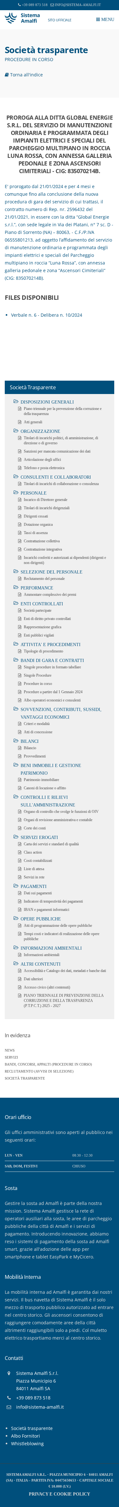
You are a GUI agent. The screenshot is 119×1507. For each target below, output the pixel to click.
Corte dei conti (35, 828)
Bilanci (30, 741)
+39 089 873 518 (35, 5)
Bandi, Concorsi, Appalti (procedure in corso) (48, 1064)
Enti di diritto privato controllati (47, 618)
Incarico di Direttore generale (45, 499)
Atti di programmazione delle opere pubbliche (58, 925)
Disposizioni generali (47, 402)
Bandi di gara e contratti (52, 660)
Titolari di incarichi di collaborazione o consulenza (61, 484)
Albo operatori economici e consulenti (52, 700)
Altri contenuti (41, 964)
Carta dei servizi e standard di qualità (51, 844)
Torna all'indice (26, 75)
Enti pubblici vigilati (39, 635)
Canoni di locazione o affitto (45, 788)
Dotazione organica (38, 524)
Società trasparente (25, 1078)
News (10, 1050)
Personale (34, 493)
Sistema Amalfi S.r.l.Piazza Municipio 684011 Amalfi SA (37, 1380)
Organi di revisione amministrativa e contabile (58, 820)
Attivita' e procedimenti (51, 644)
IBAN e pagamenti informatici (46, 909)
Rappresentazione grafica (42, 627)
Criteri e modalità (37, 724)
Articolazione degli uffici (42, 459)
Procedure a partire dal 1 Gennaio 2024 (53, 692)
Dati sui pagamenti (38, 893)
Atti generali (33, 422)
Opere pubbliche (41, 919)
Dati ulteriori (33, 979)
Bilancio (30, 748)
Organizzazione (40, 431)
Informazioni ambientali (51, 948)
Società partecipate (37, 610)
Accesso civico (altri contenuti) (47, 987)
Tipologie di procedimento (43, 651)
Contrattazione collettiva (42, 541)
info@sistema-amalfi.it (78, 5)
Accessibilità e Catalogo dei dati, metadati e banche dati (65, 970)
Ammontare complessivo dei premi (50, 594)
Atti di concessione (38, 732)
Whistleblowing (27, 1443)
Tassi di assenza (36, 533)
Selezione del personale (52, 572)
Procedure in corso (38, 683)
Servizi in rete (34, 877)
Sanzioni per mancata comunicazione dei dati (57, 451)
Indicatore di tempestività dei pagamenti (53, 901)
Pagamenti (34, 886)
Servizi (11, 1057)
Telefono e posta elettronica (44, 468)
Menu (107, 19)
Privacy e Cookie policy (59, 1494)
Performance (37, 588)
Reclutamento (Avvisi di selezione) (39, 1071)
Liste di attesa (34, 869)
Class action (33, 852)
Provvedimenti (35, 756)
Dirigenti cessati (36, 516)
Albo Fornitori (25, 1436)
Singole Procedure (37, 675)
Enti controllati (42, 604)
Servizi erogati (39, 837)
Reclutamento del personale (44, 578)
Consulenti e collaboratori (56, 477)
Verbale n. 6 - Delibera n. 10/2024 (46, 315)
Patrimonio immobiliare (41, 780)
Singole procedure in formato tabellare (52, 667)
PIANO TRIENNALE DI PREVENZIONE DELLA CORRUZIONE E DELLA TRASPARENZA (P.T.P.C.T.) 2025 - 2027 (63, 1000)
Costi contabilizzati (38, 860)
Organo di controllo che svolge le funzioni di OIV (61, 811)
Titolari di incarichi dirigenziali (46, 508)
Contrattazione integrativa (43, 549)
